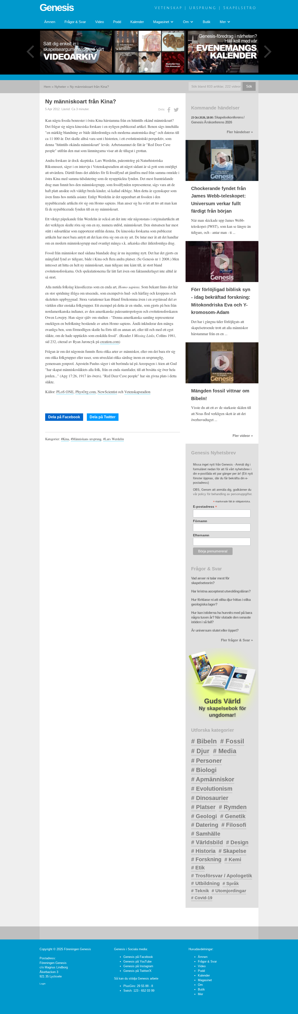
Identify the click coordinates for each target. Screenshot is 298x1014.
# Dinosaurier (209, 798)
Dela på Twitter (102, 417)
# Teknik (200, 890)
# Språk (231, 883)
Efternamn (201, 535)
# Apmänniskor (212, 779)
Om (200, 985)
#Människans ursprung (86, 439)
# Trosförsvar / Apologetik (221, 875)
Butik (206, 22)
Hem (47, 86)
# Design (237, 842)
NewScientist (107, 391)
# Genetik (232, 816)
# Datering (204, 825)
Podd (117, 22)
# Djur (200, 751)
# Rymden (233, 807)
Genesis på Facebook (138, 957)
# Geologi (204, 816)
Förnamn (200, 521)
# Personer (206, 760)
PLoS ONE (65, 391)
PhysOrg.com (85, 391)
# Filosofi (233, 825)
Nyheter (60, 86)
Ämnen (49, 22)
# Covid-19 (201, 897)
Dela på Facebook (64, 417)
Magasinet (205, 980)
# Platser (203, 807)
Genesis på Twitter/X (137, 971)
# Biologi (204, 770)
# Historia (203, 851)
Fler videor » (243, 436)
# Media (224, 751)
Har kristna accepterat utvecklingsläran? (221, 591)
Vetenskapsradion (137, 391)
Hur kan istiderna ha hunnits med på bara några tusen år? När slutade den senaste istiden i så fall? (221, 617)
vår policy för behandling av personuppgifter (222, 494)
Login (43, 983)
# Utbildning (205, 883)
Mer (200, 994)
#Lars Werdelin (113, 439)
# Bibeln (204, 741)
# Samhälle (205, 833)
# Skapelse (232, 851)
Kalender (137, 22)
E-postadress (205, 506)
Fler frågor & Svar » (237, 640)
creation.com (109, 341)
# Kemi (232, 859)
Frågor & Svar (75, 22)
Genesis (57, 7)
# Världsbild (207, 842)
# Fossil (232, 741)
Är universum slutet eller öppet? (215, 630)
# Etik (198, 868)
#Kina (65, 439)
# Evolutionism (211, 788)
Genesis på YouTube (137, 961)
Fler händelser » (240, 132)
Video (99, 22)
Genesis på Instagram (138, 966)
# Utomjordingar (229, 890)
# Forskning (206, 859)
